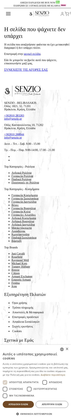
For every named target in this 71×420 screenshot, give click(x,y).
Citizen (15, 273)
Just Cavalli (18, 253)
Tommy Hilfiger (20, 266)
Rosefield (16, 256)
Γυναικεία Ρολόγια (22, 176)
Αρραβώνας (18, 231)
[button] (35, 414)
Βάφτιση (16, 240)
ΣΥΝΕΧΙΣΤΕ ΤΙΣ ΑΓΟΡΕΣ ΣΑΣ (26, 70)
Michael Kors (19, 263)
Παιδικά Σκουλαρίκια (23, 237)
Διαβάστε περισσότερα (53, 374)
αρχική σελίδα (32, 53)
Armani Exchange (21, 276)
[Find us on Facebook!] (12, 156)
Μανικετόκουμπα (21, 227)
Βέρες (15, 205)
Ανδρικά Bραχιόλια (22, 221)
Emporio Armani (21, 279)
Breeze (15, 269)
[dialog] (35, 382)
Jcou (14, 286)
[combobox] (62, 349)
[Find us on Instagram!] (12, 160)
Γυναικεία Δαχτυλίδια (23, 201)
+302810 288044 (14, 134)
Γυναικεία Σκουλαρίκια (24, 198)
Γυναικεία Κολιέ (21, 211)
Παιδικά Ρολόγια (21, 179)
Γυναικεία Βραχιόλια (23, 208)
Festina (15, 282)
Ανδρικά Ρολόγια (21, 172)
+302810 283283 (14, 115)
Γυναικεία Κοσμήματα (24, 195)
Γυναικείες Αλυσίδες (23, 214)
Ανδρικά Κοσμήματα (23, 218)
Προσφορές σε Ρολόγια (25, 182)
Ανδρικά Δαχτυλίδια (23, 224)
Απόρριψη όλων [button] (52, 404)
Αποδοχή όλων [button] (18, 404)
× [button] (67, 349)
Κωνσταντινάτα (20, 234)
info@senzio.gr (13, 118)
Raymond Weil (20, 260)
